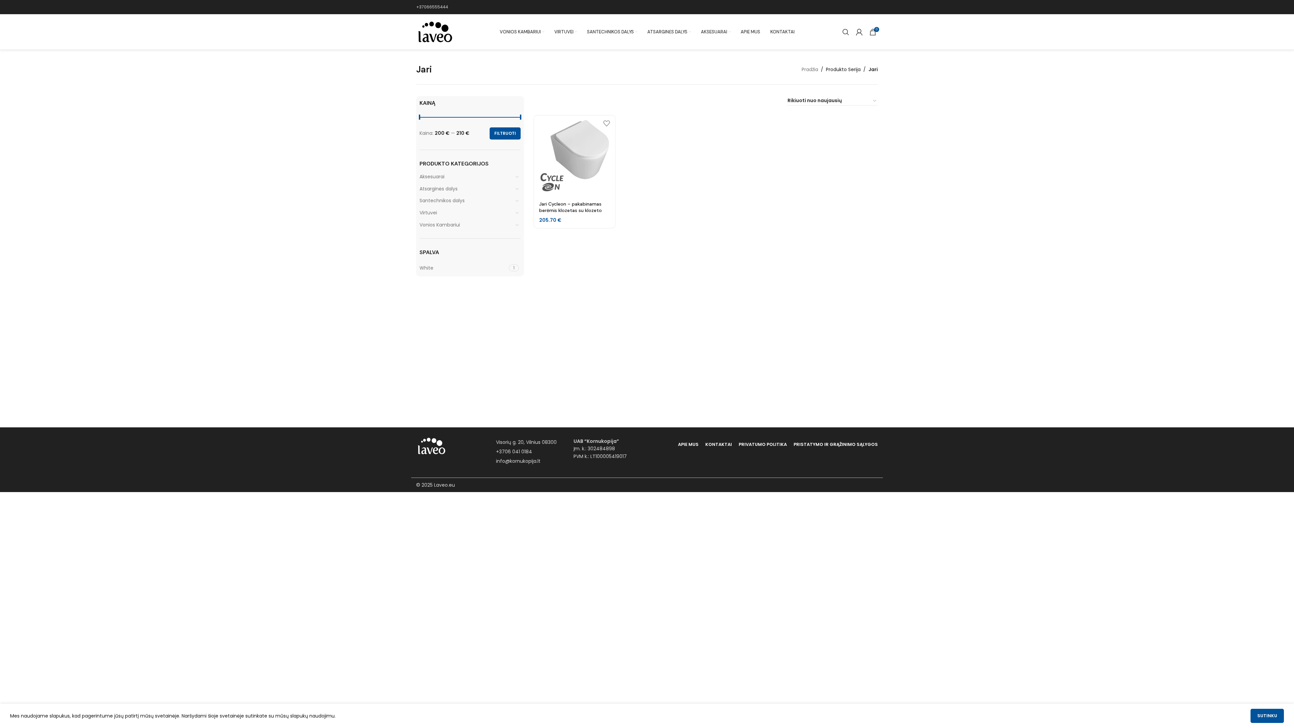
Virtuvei (428, 212)
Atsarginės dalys (439, 188)
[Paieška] (846, 32)
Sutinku (1267, 715)
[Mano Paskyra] (859, 32)
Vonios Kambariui (440, 224)
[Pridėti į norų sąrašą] (606, 123)
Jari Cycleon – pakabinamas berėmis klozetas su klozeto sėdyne (570, 210)
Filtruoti (505, 133)
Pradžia (810, 69)
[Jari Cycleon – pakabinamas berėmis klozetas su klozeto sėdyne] (574, 156)
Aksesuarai (432, 176)
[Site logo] (434, 31)
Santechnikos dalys (442, 200)
